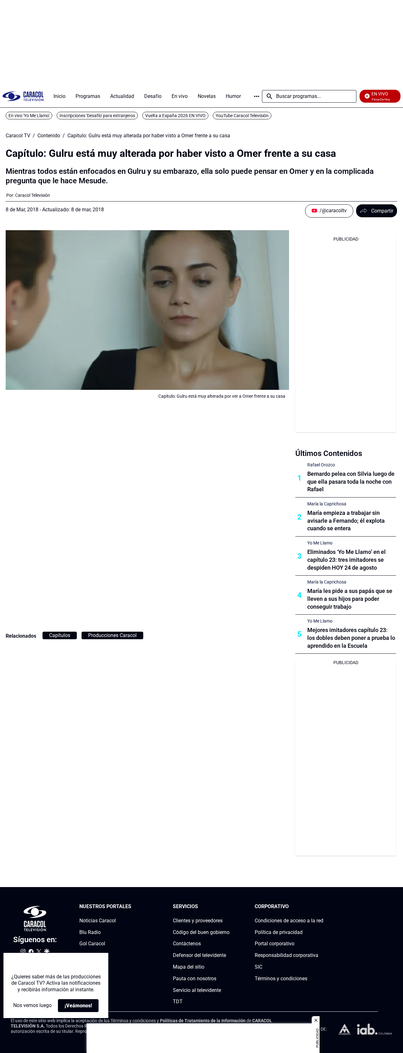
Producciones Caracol (112, 635)
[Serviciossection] (228, 906)
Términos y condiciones (281, 979)
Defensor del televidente (199, 955)
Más (256, 96)
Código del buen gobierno (201, 932)
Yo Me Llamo (319, 542)
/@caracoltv (333, 210)
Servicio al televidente (197, 990)
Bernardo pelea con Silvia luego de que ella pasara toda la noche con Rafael (350, 481)
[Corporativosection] (321, 906)
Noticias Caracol (97, 921)
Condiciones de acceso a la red (289, 921)
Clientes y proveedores (198, 921)
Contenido (48, 136)
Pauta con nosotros (194, 979)
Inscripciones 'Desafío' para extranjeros (97, 115)
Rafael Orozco (321, 464)
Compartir (382, 211)
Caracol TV (18, 136)
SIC (258, 967)
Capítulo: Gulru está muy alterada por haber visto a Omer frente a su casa (148, 136)
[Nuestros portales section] (133, 906)
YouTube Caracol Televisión (242, 115)
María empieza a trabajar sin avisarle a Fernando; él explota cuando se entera (346, 520)
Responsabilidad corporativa (286, 955)
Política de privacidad (279, 932)
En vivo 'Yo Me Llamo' (29, 115)
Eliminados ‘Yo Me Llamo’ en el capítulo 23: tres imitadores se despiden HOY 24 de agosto (346, 560)
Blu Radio (90, 932)
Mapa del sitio (188, 967)
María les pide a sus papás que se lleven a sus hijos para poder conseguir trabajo (349, 599)
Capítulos (59, 635)
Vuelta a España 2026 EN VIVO (175, 115)
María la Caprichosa (326, 503)
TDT (178, 1002)
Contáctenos (187, 944)
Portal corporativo (274, 944)
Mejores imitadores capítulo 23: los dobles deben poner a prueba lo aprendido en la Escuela (351, 638)
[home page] (23, 96)
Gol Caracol (92, 944)
